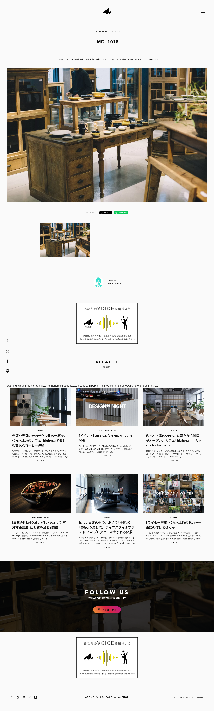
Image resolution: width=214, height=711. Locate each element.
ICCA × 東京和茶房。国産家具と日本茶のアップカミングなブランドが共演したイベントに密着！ (107, 59)
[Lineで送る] (7, 371)
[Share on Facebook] (7, 361)
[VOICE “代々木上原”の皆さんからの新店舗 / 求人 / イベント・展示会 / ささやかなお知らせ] (107, 323)
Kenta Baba (116, 31)
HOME (61, 59)
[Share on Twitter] (7, 352)
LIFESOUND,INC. (182, 697)
